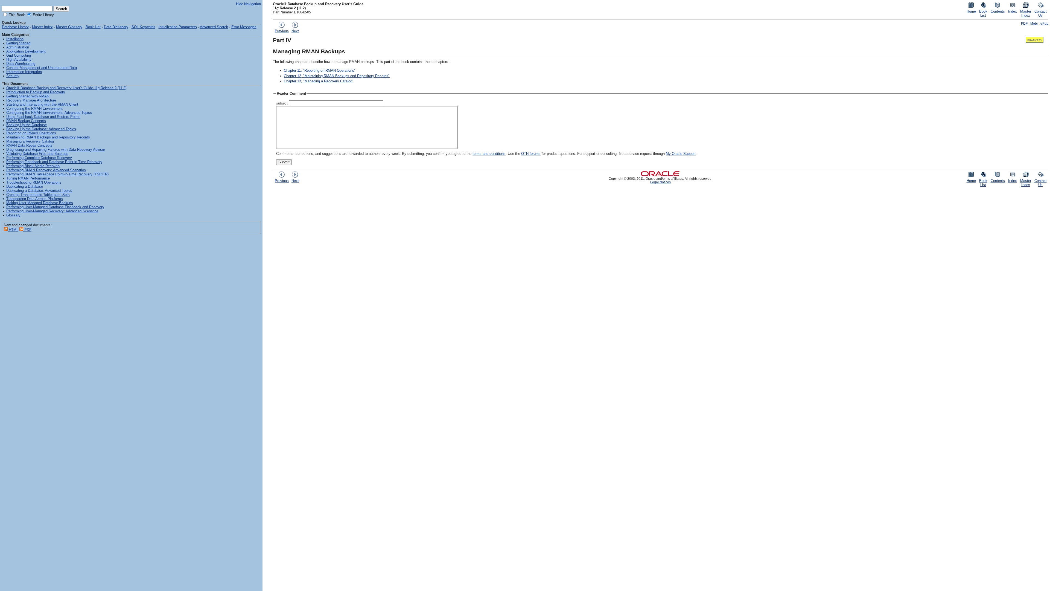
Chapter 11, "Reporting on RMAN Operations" (319, 70)
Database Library (15, 27)
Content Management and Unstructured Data (41, 68)
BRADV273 (1034, 40)
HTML (13, 230)
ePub (1044, 23)
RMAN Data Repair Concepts (29, 145)
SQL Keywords (143, 27)
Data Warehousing (20, 64)
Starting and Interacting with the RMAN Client (42, 104)
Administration (17, 47)
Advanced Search (214, 27)
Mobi (1034, 23)
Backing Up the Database (26, 125)
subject (282, 103)
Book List (93, 27)
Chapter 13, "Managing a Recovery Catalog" (319, 81)
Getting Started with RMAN (27, 96)
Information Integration (24, 72)
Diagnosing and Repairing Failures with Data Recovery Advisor (55, 149)
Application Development (26, 51)
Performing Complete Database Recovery (39, 158)
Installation (15, 39)
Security (12, 76)
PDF (1024, 23)
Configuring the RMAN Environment (34, 108)
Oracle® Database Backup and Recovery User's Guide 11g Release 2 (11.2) (66, 88)
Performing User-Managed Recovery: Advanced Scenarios (52, 211)
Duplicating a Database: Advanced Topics (39, 191)
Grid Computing (18, 55)
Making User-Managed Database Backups (39, 203)
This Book (16, 15)
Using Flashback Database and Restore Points (43, 117)
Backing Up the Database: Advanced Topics (41, 129)
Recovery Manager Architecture (31, 100)
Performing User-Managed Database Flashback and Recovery (55, 207)
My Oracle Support (681, 154)
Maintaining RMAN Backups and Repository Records (48, 137)
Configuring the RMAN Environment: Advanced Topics (49, 113)
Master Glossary (69, 27)
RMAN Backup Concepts (26, 121)
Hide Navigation (248, 4)
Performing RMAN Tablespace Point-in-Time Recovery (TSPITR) (57, 174)
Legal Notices (660, 182)
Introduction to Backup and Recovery (35, 92)
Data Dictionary (116, 27)
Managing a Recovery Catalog (30, 141)
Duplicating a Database (24, 186)
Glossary (13, 215)
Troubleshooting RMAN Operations (33, 182)
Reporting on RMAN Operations (31, 133)
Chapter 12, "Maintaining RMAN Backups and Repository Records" (337, 76)
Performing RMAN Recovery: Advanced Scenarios (46, 170)
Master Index (42, 27)
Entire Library (43, 15)
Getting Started (18, 43)
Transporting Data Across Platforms (34, 199)
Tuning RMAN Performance (28, 178)
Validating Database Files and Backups (37, 154)
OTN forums (531, 154)
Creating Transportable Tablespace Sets (38, 195)
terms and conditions (489, 154)
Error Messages (243, 27)
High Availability (18, 59)
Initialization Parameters (178, 27)
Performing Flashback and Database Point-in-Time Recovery (54, 162)
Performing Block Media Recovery (33, 166)
